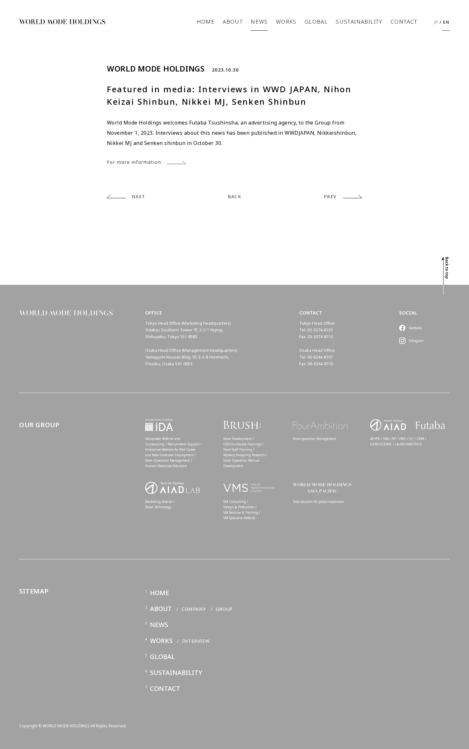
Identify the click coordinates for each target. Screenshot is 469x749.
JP (436, 22)
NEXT (138, 196)
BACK (235, 196)
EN (446, 22)
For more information (134, 162)
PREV (330, 196)
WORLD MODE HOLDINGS (156, 68)
